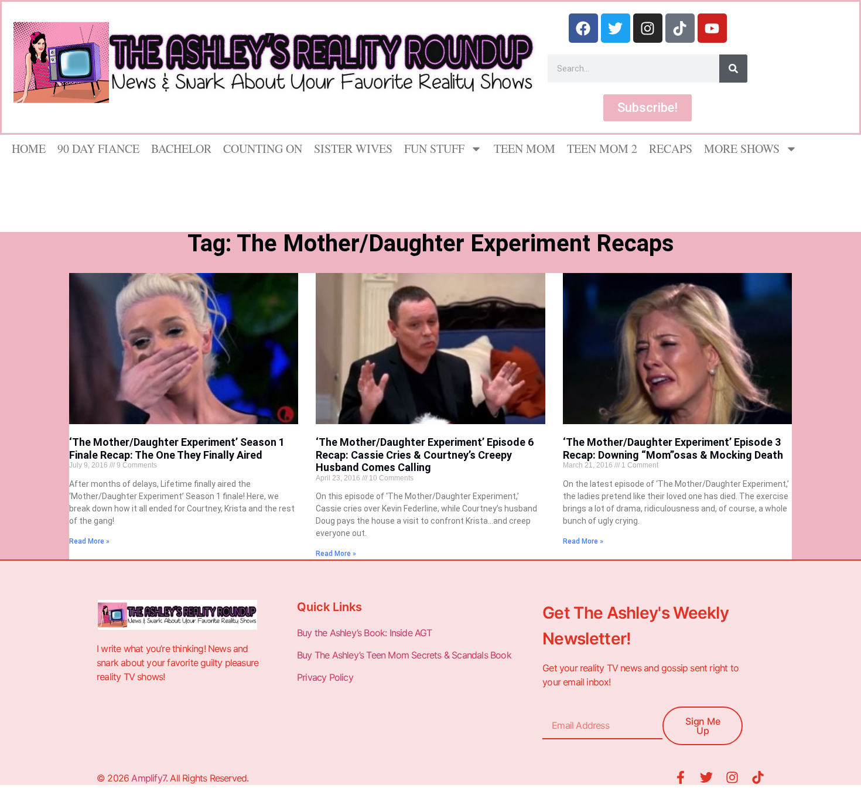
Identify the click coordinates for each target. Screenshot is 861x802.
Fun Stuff (434, 148)
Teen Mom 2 (602, 148)
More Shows (742, 148)
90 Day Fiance (98, 148)
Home (29, 148)
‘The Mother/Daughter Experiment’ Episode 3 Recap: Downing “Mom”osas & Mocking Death (673, 448)
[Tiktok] (680, 28)
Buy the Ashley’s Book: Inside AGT (364, 633)
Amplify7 (148, 778)
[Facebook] (583, 28)
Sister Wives (353, 148)
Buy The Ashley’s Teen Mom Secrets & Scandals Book (404, 655)
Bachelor (181, 148)
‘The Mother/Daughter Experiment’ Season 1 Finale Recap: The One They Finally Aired (177, 448)
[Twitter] (615, 28)
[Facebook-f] (680, 777)
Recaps (670, 148)
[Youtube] (712, 28)
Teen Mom (524, 148)
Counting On (262, 148)
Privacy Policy (326, 677)
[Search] (733, 68)
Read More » (89, 541)
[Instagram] (647, 28)
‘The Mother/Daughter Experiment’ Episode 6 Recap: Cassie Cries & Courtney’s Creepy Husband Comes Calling (425, 454)
